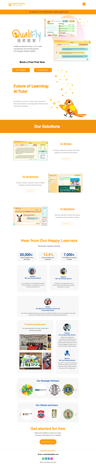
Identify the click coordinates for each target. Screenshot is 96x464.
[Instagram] (52, 459)
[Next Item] (48, 342)
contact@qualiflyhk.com (51, 454)
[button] (84, 4)
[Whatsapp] (43, 459)
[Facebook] (49, 459)
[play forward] (75, 389)
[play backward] (20, 389)
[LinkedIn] (46, 459)
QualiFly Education (18, 4)
